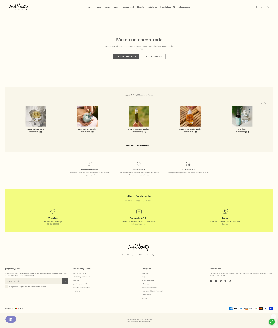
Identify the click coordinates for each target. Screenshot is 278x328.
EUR (19, 308)
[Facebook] (215, 280)
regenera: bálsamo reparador (87, 129)
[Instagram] (211, 280)
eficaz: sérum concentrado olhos (138, 129)
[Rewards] (10, 319)
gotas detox (242, 129)
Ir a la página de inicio (126, 56)
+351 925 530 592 (52, 224)
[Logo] (19, 7)
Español (8, 308)
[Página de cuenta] (262, 7)
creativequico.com (145, 321)
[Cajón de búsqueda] (257, 7)
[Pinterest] (225, 280)
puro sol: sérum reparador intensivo (190, 129)
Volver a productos (153, 56)
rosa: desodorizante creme (35, 129)
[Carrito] (267, 7)
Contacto (225, 224)
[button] (262, 103)
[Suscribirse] (65, 281)
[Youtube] (220, 280)
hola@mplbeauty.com (139, 224)
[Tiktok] (230, 280)
